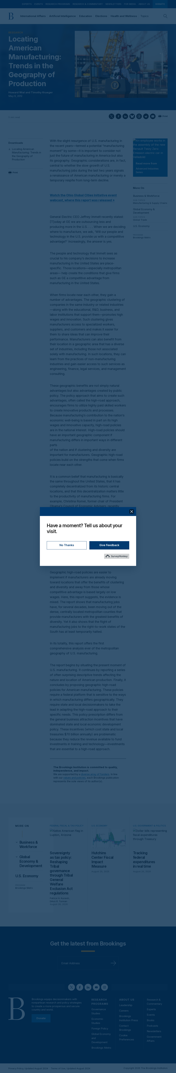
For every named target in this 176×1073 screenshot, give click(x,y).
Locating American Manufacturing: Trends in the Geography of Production (26, 154)
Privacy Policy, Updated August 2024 (28, 1068)
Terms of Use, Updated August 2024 (70, 1068)
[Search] (165, 16)
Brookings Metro (142, 237)
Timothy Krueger (42, 92)
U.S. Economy (141, 226)
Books (150, 1020)
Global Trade (140, 219)
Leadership (125, 1005)
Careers (124, 1010)
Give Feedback (109, 545)
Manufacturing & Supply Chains (150, 203)
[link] (31, 844)
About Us (144, 4)
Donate (160, 4)
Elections (101, 16)
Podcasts (152, 1025)
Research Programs (58, 4)
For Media (130, 4)
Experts (27, 4)
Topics (144, 16)
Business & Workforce (146, 195)
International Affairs (33, 16)
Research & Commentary (88, 4)
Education (85, 16)
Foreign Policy (99, 1028)
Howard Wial (16, 92)
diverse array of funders (95, 774)
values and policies (74, 777)
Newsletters (113, 4)
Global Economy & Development (144, 211)
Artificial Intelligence (62, 16)
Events (38, 4)
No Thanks (66, 545)
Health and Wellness (124, 16)
